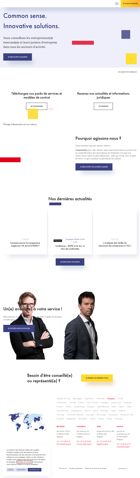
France (60, 406)
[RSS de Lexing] (38, 72)
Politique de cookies (24, 462)
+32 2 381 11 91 (65, 441)
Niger (113, 410)
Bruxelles (61, 426)
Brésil (120, 398)
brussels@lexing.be (64, 444)
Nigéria (122, 410)
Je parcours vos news (70, 262)
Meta (95, 410)
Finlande (128, 402)
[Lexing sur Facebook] (5, 72)
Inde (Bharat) (103, 406)
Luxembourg (62, 410)
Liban (129, 406)
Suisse (101, 418)
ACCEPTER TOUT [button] (34, 470)
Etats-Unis (116, 402)
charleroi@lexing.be (84, 444)
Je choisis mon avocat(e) (19, 328)
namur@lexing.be (123, 447)
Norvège (61, 414)
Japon (121, 406)
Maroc (88, 410)
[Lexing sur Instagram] (22, 72)
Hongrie (90, 406)
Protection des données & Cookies (96, 468)
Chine (81, 402)
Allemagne (77, 398)
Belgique (111, 398)
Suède (92, 418)
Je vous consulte (130, 3)
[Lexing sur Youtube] (30, 72)
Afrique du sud (63, 398)
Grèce (68, 406)
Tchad (109, 418)
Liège (99, 426)
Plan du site (63, 468)
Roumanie (113, 414)
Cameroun (61, 402)
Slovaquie (82, 418)
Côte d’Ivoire (92, 402)
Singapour (71, 418)
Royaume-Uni (126, 414)
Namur (120, 426)
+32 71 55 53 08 (85, 441)
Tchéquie (119, 418)
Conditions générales (76, 468)
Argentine (89, 398)
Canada (72, 402)
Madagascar (76, 410)
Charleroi (81, 426)
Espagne (105, 402)
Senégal (60, 418)
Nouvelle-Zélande (75, 414)
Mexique (104, 410)
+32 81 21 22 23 (125, 444)
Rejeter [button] (11, 470)
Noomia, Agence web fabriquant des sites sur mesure (132, 468)
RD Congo (101, 414)
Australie (101, 398)
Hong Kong (79, 406)
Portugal (90, 414)
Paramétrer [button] (21, 470)
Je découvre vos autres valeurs (94, 167)
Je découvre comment (17, 57)
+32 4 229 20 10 (105, 441)
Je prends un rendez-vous (97, 378)
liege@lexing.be (102, 444)
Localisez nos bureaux (127, 72)
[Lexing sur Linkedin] (13, 72)
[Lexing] (8, 3)
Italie (114, 406)
